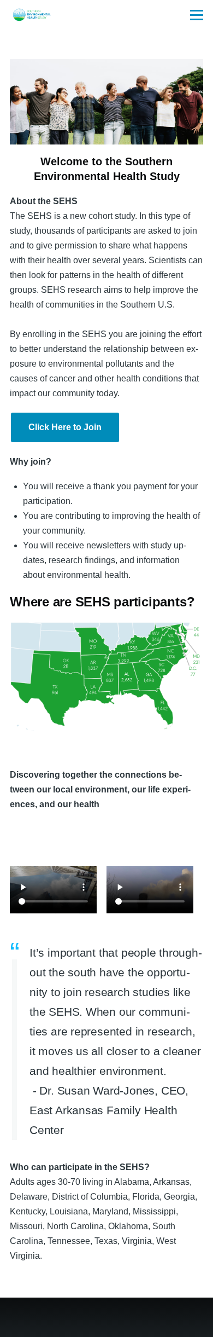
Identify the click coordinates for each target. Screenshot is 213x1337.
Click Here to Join (65, 427)
